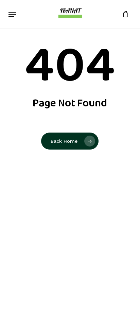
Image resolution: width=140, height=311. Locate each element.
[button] (12, 14)
